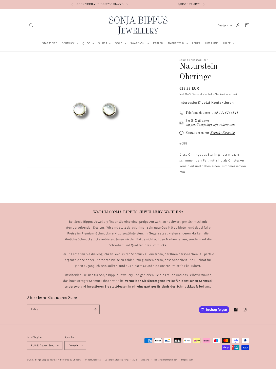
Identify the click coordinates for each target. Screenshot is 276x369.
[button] (31, 25)
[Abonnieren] (95, 309)
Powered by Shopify (70, 359)
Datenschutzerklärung (117, 359)
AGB (135, 359)
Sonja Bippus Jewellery (47, 359)
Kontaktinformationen (165, 359)
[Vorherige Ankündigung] (72, 4)
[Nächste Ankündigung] (203, 4)
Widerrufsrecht (93, 359)
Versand (197, 94)
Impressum (187, 359)
